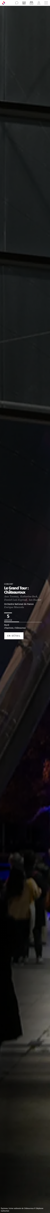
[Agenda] (24, 3)
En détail (13, 635)
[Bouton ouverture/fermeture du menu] (46, 3)
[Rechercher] (16, 3)
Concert (8, 584)
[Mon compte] (39, 3)
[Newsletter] (31, 3)
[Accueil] (3, 3)
